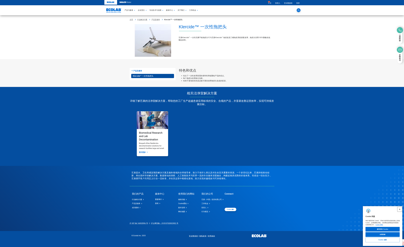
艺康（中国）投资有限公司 (210, 199)
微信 (228, 201)
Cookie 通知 (379, 225)
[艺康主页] (113, 10)
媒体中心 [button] (169, 10)
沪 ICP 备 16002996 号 (139, 223)
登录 (298, 3)
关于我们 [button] (181, 10)
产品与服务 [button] (129, 10)
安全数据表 (288, 3)
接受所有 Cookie (382, 229)
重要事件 (158, 199)
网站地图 (181, 212)
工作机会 (204, 203)
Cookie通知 (182, 203)
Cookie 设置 (382, 240)
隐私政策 (202, 236)
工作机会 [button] (192, 10)
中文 (269, 3)
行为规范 (204, 212)
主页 (131, 20)
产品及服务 (156, 20)
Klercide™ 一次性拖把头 (143, 76)
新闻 (156, 203)
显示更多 (142, 152)
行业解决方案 (142, 20)
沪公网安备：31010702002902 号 (164, 223)
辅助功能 (181, 199)
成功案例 (135, 208)
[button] (135, 10)
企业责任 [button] (141, 10)
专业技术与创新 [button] (155, 10)
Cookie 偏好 (230, 209)
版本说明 (181, 208)
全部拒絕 (382, 234)
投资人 (277, 3)
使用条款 (211, 236)
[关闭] (399, 209)
